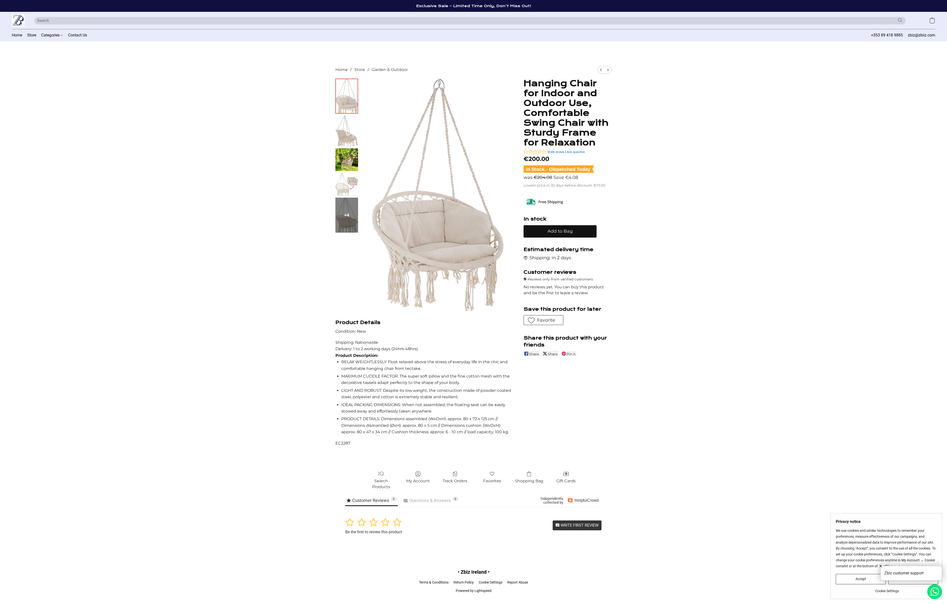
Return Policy (464, 582)
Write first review (579, 525)
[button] (18, 20)
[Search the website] (900, 20)
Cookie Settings (490, 582)
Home (17, 35)
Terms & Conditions (434, 582)
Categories (51, 35)
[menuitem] (601, 69)
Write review (556, 152)
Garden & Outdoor (390, 69)
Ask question (576, 152)
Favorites (492, 481)
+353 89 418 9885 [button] (887, 35)
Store (31, 35)
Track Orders (455, 481)
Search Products (381, 484)
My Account (418, 481)
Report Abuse (517, 582)
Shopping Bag (529, 481)
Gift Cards (566, 481)
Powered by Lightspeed (474, 591)
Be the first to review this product (373, 532)
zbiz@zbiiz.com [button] (921, 35)
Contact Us (77, 35)
